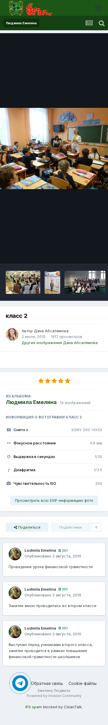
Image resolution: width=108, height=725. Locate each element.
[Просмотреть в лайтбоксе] (54, 148)
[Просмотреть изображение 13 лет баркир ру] (23, 282)
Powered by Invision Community (54, 696)
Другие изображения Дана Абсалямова (60, 342)
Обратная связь (47, 683)
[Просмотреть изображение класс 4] (85, 282)
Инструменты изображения (69, 253)
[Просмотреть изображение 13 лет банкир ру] (52, 282)
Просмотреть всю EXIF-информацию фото (54, 500)
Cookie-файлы (82, 683)
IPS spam (33, 707)
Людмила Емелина (31, 402)
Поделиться (28, 527)
